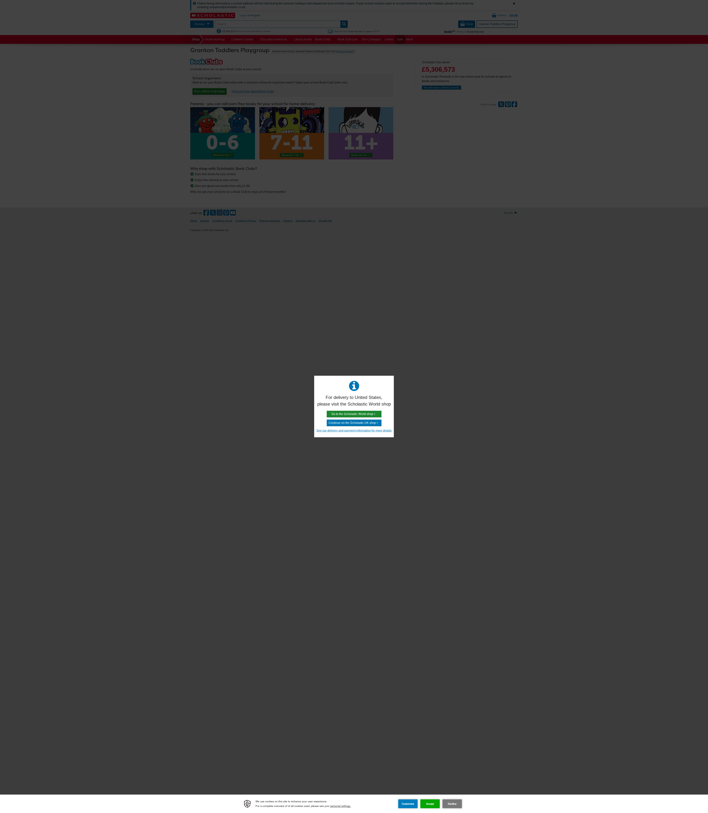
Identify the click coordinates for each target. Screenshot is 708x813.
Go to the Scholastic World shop (352, 414)
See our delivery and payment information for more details (354, 430)
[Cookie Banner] (354, 804)
